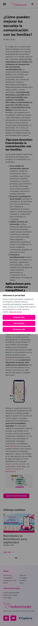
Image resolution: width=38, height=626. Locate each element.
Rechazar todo (19, 329)
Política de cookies (15, 312)
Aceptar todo (19, 317)
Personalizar (19, 323)
